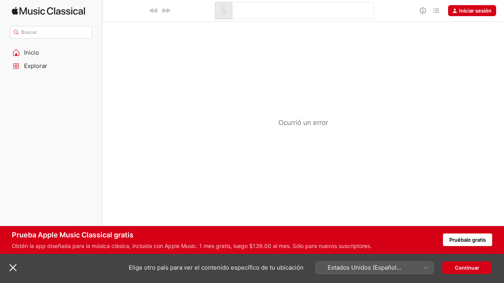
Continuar (467, 268)
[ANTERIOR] (153, 10)
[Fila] (436, 10)
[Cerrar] (13, 267)
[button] (51, 53)
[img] (48, 11)
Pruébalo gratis (467, 240)
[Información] (423, 10)
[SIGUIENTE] (166, 10)
